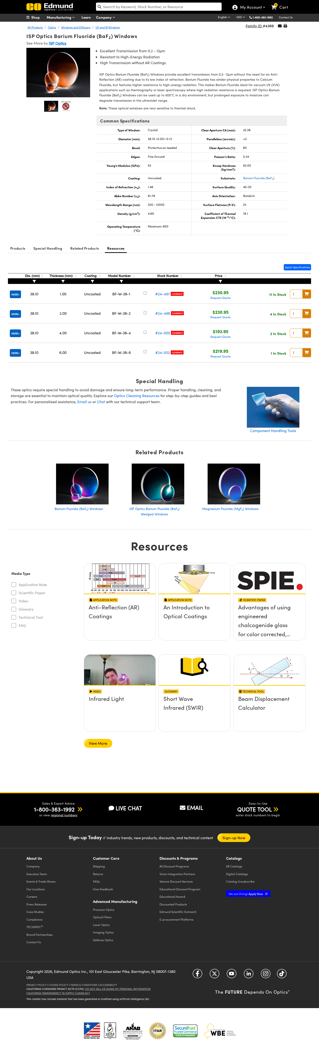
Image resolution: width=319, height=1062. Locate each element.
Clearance (177, 294)
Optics (52, 27)
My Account (250, 8)
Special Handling (47, 248)
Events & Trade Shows (41, 881)
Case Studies (35, 912)
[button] (264, 17)
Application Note (33, 584)
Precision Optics (103, 910)
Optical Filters (102, 917)
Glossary (26, 609)
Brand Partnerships (39, 934)
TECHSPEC (34, 927)
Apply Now (246, 894)
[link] (281, 3)
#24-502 (162, 352)
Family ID (254, 25)
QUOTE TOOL (254, 809)
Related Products (84, 248)
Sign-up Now (234, 837)
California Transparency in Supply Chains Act (58, 993)
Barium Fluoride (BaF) (258, 178)
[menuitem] (38, 17)
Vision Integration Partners (177, 874)
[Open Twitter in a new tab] (214, 975)
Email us (84, 401)
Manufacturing (59, 17)
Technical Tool (31, 617)
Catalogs (234, 866)
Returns (98, 874)
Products (17, 248)
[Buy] (307, 294)
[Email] (280, 25)
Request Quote (220, 298)
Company (104, 17)
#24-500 (162, 332)
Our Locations (35, 889)
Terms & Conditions (83, 985)
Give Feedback (103, 889)
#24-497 (162, 293)
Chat (101, 401)
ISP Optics (57, 43)
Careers (31, 896)
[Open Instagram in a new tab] (266, 975)
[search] (159, 7)
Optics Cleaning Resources (137, 395)
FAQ (22, 625)
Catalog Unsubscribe (240, 881)
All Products (35, 27)
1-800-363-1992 (263, 17)
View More (98, 743)
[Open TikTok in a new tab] (282, 975)
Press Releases (36, 904)
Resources (115, 248)
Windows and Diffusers (75, 27)
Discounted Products (173, 904)
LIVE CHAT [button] (129, 808)
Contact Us (286, 17)
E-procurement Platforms (177, 919)
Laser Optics (101, 925)
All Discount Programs (174, 866)
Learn (86, 17)
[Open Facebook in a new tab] (197, 975)
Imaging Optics (103, 932)
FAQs (96, 881)
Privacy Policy (36, 985)
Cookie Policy (58, 985)
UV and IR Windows (108, 27)
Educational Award (172, 896)
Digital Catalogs (237, 874)
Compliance (34, 919)
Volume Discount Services (176, 881)
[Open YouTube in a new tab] (231, 975)
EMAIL (195, 807)
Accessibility (108, 985)
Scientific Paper (32, 592)
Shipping (99, 866)
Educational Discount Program (180, 889)
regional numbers (64, 815)
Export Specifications (297, 267)
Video (23, 600)
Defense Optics (103, 940)
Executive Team (36, 874)
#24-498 (162, 313)
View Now (120, 620)
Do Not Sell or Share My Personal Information (118, 989)
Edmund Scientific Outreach (178, 912)
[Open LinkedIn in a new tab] (249, 975)
